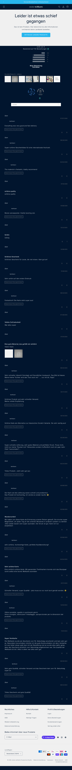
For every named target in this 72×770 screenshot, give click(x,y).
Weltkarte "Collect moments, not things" (23, 181)
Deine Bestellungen (54, 718)
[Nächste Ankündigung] (68, 2)
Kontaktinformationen (61, 762)
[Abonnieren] (36, 737)
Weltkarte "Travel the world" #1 (20, 365)
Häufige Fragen (31, 718)
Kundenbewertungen (55, 722)
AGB (6, 718)
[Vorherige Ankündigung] (3, 2)
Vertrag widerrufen (54, 726)
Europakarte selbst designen (19, 413)
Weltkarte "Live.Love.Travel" (19, 137)
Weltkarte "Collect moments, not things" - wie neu (27, 116)
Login (49, 713)
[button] (4, 7)
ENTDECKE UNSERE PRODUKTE (36, 35)
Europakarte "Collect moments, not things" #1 (25, 247)
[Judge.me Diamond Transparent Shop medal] (31, 91)
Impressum (8, 713)
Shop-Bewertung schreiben (36, 66)
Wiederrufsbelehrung (12, 722)
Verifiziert (35, 98)
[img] (36, 47)
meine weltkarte (16, 760)
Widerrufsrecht (59, 760)
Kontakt (28, 713)
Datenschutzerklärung (12, 726)
